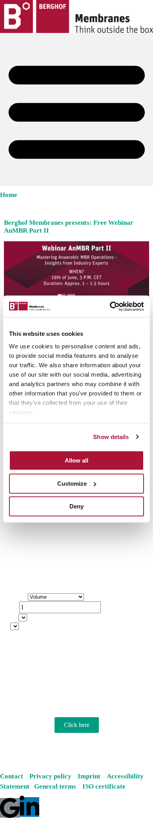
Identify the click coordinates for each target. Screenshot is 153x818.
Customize (72, 483)
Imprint (91, 776)
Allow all (76, 460)
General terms (57, 786)
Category (15, 597)
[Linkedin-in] (29, 807)
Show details (111, 437)
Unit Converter (22, 579)
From (10, 618)
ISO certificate (104, 786)
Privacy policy (51, 776)
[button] (76, 109)
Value (11, 608)
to (6, 627)
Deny (76, 506)
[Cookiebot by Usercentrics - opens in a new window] (110, 306)
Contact (11, 776)
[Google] (10, 808)
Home (8, 195)
